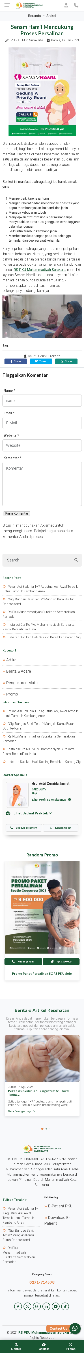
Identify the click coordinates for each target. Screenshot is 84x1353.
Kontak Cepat (62, 827)
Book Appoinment (26, 827)
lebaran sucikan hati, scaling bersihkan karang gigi (44, 637)
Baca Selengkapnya (20, 1111)
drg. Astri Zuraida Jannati (51, 783)
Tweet (43, 361)
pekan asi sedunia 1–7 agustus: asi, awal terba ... (38, 1092)
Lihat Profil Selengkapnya (49, 799)
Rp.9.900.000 (63, 961)
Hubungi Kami (25, 961)
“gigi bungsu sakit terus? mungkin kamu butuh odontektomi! (18, 1235)
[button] (42, 1129)
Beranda (34, 16)
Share (17, 361)
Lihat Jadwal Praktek (31, 813)
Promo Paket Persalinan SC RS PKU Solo (42, 973)
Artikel (51, 16)
